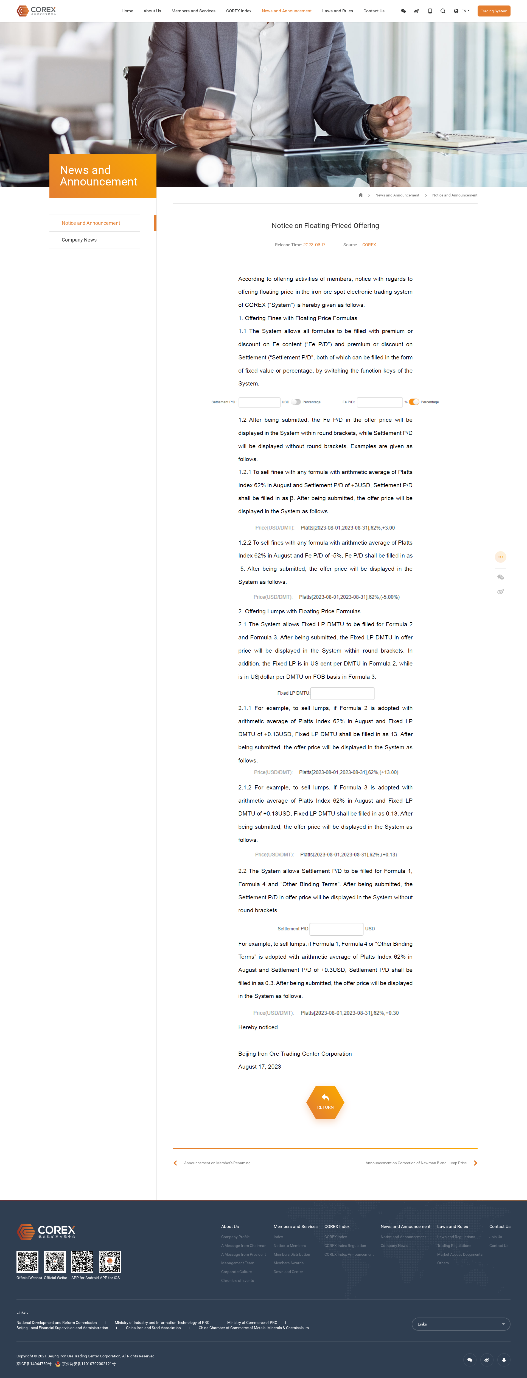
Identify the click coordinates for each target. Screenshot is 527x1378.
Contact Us (374, 10)
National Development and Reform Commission (56, 1322)
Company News (79, 240)
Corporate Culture (236, 1271)
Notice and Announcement (91, 223)
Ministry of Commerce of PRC (252, 1322)
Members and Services (193, 10)
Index (278, 1237)
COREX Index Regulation (345, 1245)
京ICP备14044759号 (34, 1364)
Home (127, 10)
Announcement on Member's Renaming (217, 1163)
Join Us (495, 1237)
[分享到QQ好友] (504, 1359)
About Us (152, 10)
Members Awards (289, 1263)
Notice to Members (290, 1245)
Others (443, 1263)
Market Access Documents (460, 1254)
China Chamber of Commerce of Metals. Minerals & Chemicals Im (254, 1328)
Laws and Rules (337, 10)
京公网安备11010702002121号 (89, 1364)
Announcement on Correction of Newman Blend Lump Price (416, 1163)
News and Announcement (287, 10)
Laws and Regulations (456, 1237)
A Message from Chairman (244, 1245)
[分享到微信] (500, 577)
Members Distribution (292, 1254)
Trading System (494, 11)
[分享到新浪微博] (500, 591)
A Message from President (243, 1254)
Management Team (237, 1263)
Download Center (288, 1271)
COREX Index (238, 10)
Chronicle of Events (237, 1280)
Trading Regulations (454, 1245)
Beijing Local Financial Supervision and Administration (62, 1328)
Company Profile (235, 1237)
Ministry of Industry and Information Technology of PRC (162, 1322)
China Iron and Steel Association (153, 1328)
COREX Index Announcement (349, 1254)
